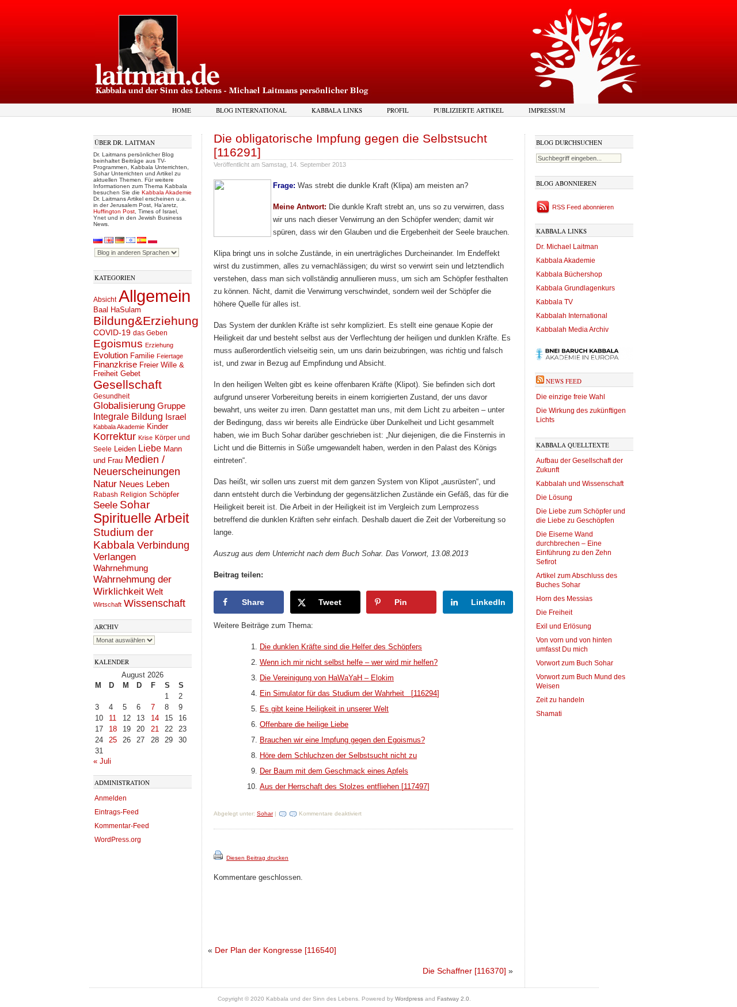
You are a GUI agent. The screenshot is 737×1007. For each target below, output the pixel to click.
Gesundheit (111, 396)
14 (155, 718)
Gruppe (171, 406)
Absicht (104, 300)
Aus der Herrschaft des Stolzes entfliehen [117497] (345, 786)
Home (181, 110)
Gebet (130, 373)
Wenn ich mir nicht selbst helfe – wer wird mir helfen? (349, 662)
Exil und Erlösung (563, 626)
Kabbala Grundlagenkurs (575, 288)
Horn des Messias (564, 599)
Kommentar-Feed (121, 826)
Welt (154, 591)
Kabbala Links (336, 110)
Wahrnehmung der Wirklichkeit (132, 585)
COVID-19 (112, 332)
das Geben (150, 333)
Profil (398, 110)
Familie (142, 356)
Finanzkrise (115, 364)
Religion (133, 494)
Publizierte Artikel (469, 110)
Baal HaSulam (117, 310)
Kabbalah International (571, 316)
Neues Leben (144, 484)
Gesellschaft (127, 385)
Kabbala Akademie (167, 192)
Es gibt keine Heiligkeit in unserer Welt (324, 708)
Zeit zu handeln (560, 700)
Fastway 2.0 (453, 998)
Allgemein (155, 295)
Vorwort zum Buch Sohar (574, 663)
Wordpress (409, 998)
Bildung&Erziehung (146, 320)
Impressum (547, 110)
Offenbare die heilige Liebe (304, 724)
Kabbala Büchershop (569, 274)
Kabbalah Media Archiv (572, 330)
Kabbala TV (554, 302)
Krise (145, 437)
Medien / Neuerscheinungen (136, 465)
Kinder (157, 426)
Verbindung (163, 545)
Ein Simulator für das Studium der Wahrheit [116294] (349, 693)
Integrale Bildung (128, 417)
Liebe (149, 448)
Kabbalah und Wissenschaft (580, 484)
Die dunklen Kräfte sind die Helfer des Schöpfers (341, 646)
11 (112, 718)
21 (155, 729)
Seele (105, 505)
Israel (175, 417)
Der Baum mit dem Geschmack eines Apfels (334, 771)
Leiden (125, 449)
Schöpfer (164, 494)
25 (113, 740)
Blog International (251, 110)
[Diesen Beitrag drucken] (219, 858)
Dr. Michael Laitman (567, 247)
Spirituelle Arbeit (141, 518)
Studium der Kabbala (123, 538)
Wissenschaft (154, 603)
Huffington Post (114, 211)
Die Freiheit (554, 612)
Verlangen (114, 557)
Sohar (135, 505)
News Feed (564, 381)
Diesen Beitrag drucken (257, 858)
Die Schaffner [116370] (464, 970)
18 (113, 729)
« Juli (102, 761)
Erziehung (159, 345)
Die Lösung (554, 497)
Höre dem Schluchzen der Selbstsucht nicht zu (338, 755)
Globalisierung (124, 405)
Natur (105, 483)
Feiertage (170, 356)
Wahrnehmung (120, 568)
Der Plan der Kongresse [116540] (275, 950)
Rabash (105, 495)
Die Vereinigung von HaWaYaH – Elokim (327, 677)
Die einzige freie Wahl (570, 397)
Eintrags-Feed (116, 812)
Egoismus (118, 343)
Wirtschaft (107, 604)
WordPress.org (117, 840)
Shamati (549, 714)
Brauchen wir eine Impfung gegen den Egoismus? (342, 740)
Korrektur (114, 436)
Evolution (110, 355)
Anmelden (110, 798)
